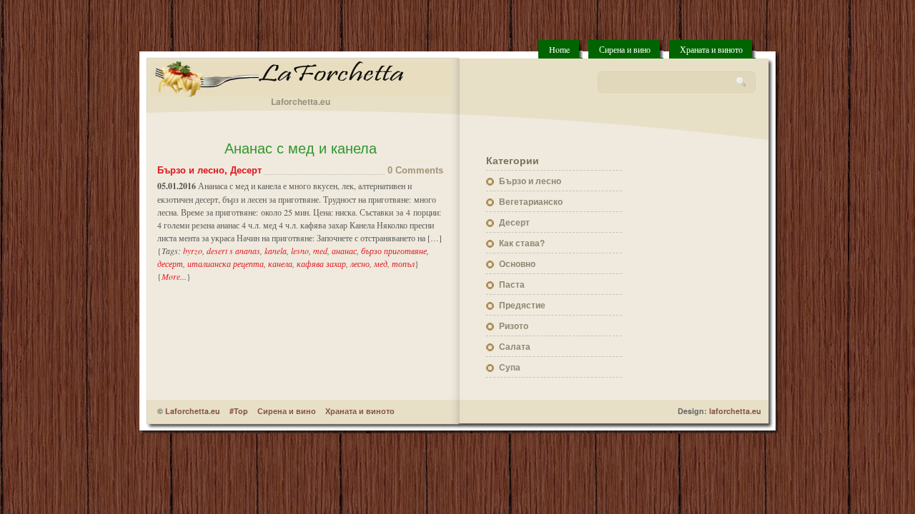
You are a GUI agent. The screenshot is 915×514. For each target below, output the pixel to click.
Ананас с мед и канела (300, 148)
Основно (517, 263)
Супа (509, 367)
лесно (360, 263)
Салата (514, 346)
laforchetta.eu (735, 410)
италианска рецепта (225, 263)
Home (559, 49)
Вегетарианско (531, 201)
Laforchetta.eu (192, 410)
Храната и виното (711, 49)
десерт (170, 263)
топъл (403, 263)
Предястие (522, 304)
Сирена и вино (625, 49)
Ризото (513, 325)
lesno (300, 250)
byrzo (192, 250)
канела (280, 263)
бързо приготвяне (394, 250)
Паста (512, 284)
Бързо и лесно (190, 170)
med (320, 250)
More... (174, 276)
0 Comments (415, 170)
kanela (275, 250)
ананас (344, 250)
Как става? (522, 242)
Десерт (246, 170)
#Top (238, 410)
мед (380, 263)
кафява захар (321, 263)
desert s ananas (233, 250)
